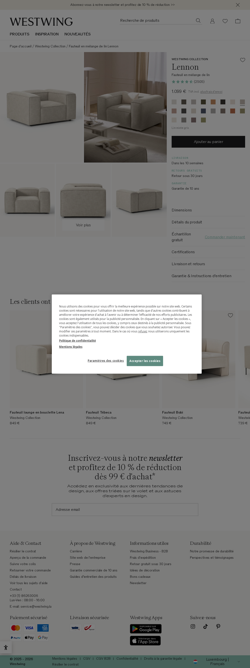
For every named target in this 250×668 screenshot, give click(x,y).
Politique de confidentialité (77, 340)
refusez (142, 331)
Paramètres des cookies (106, 360)
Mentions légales (71, 347)
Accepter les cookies (144, 361)
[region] (127, 334)
